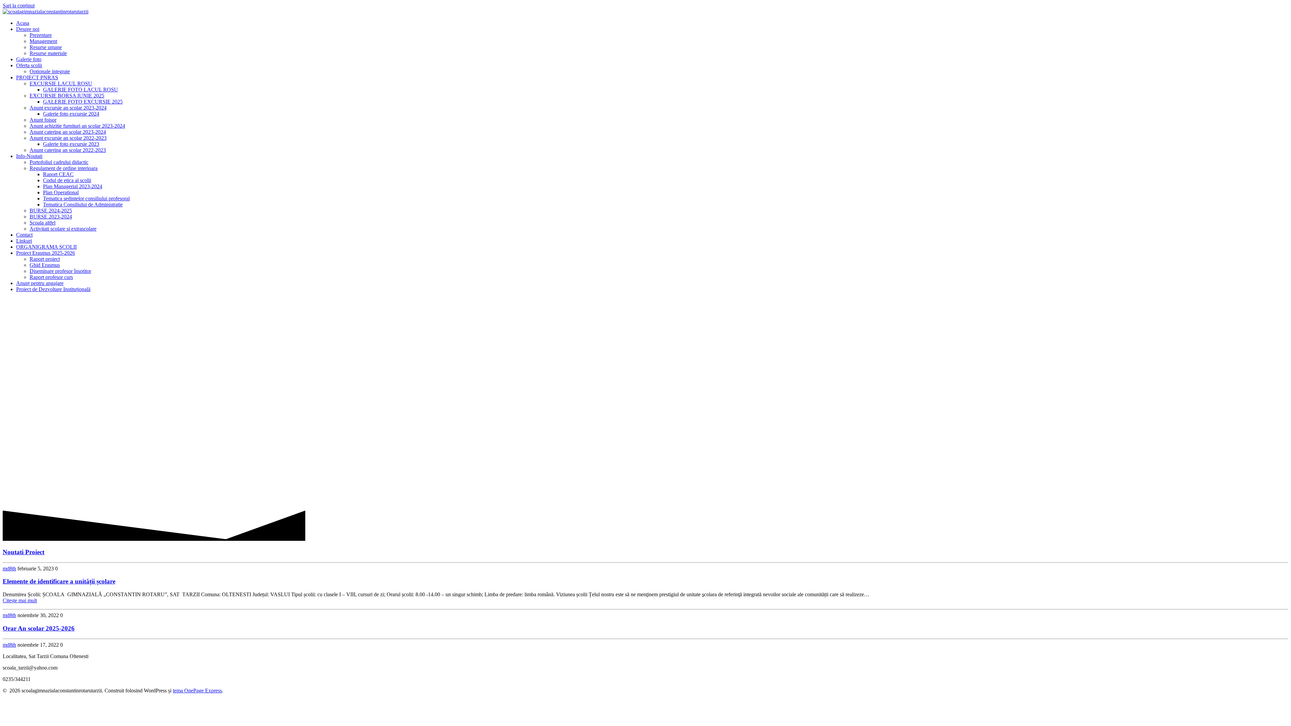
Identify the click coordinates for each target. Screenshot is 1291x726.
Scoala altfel (42, 223)
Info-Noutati (29, 156)
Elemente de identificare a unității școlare (59, 581)
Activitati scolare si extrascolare (63, 229)
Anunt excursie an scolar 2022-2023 (68, 138)
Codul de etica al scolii (67, 180)
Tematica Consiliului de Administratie (83, 204)
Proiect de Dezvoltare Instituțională (53, 289)
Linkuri (24, 241)
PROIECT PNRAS (37, 77)
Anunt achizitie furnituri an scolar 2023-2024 (77, 126)
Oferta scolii (29, 65)
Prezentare (41, 35)
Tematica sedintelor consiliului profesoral (86, 198)
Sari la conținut (19, 5)
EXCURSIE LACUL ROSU (61, 83)
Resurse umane (46, 47)
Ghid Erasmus (45, 265)
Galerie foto (28, 59)
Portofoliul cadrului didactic (59, 162)
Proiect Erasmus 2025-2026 (45, 253)
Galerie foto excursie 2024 (71, 114)
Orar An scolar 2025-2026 (39, 628)
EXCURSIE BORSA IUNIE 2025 (67, 95)
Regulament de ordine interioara (63, 168)
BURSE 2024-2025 (51, 210)
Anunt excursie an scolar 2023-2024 (68, 108)
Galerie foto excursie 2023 (71, 144)
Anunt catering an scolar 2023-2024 (68, 132)
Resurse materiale (48, 53)
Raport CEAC (58, 174)
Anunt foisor (43, 120)
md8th (9, 568)
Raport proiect (45, 259)
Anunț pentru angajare (40, 283)
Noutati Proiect (23, 552)
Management (43, 41)
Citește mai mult (20, 600)
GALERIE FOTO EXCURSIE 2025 (83, 102)
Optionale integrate (50, 71)
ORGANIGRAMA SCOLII (46, 247)
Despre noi (27, 29)
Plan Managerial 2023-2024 (72, 186)
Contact (24, 235)
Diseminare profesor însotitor (60, 271)
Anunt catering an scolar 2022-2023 (68, 150)
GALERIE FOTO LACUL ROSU (80, 89)
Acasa (22, 23)
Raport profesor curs (51, 277)
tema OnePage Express (197, 690)
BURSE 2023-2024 (51, 216)
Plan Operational (61, 192)
